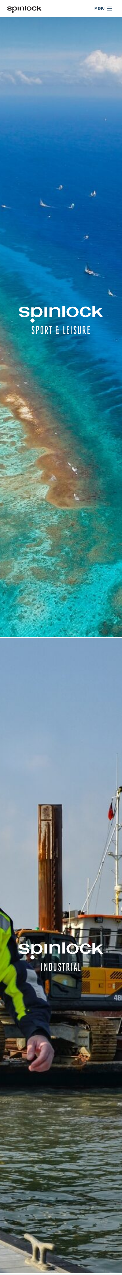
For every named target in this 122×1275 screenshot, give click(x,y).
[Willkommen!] (24, 8)
